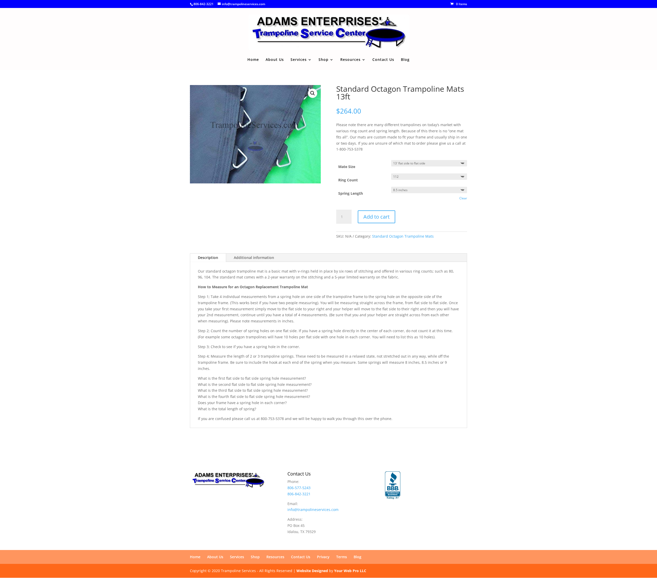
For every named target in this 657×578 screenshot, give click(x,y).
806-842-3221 (204, 4)
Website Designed (312, 570)
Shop (323, 60)
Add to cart (376, 216)
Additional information (254, 257)
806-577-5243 (299, 487)
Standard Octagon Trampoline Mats (403, 236)
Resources (350, 60)
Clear (463, 198)
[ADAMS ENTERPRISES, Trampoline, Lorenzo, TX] (392, 485)
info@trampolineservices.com (313, 509)
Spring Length (350, 193)
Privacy (323, 556)
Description (208, 257)
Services (299, 60)
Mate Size (346, 166)
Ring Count (348, 180)
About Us (275, 60)
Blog (405, 60)
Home (253, 60)
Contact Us (383, 60)
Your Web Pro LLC (350, 570)
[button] (312, 93)
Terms (341, 556)
